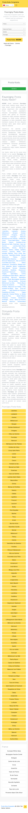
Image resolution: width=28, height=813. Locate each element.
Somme (17, 43)
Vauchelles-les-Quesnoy (9, 259)
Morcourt (14, 277)
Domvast (23, 281)
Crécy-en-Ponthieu (14, 666)
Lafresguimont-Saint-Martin (10, 275)
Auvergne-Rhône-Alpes (14, 751)
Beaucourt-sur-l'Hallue (14, 286)
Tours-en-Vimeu (14, 682)
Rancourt (23, 236)
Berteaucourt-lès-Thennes (9, 238)
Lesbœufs (15, 231)
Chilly (24, 286)
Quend (4, 281)
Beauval (4, 301)
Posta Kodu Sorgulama (10, 2)
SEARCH (14, 89)
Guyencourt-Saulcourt (8, 272)
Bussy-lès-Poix (6, 296)
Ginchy (14, 248)
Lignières (23, 249)
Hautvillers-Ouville (14, 255)
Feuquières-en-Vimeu (8, 292)
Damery (11, 249)
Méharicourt (5, 233)
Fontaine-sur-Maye (7, 288)
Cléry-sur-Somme (14, 434)
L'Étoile (9, 279)
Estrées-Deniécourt (14, 427)
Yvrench (13, 298)
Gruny (11, 299)
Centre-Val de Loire (14, 761)
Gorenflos (23, 279)
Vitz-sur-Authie (13, 281)
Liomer (24, 240)
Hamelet (23, 272)
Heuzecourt (22, 270)
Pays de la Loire (14, 789)
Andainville (5, 294)
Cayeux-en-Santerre (8, 285)
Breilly (18, 251)
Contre (24, 273)
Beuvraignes (15, 279)
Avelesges (5, 299)
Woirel (14, 266)
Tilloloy (15, 257)
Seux (16, 288)
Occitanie (14, 785)
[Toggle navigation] (16, 5)
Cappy (24, 292)
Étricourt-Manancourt (8, 261)
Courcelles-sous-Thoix (8, 262)
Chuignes (14, 235)
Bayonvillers (5, 248)
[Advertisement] (14, 63)
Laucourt (12, 251)
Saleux (24, 262)
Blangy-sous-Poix (14, 570)
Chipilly (17, 249)
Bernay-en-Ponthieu (14, 487)
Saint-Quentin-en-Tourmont (17, 290)
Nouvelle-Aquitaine (14, 782)
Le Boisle (23, 294)
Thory (15, 253)
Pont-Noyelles (14, 510)
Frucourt (4, 251)
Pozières (23, 259)
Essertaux (16, 244)
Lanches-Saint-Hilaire (19, 246)
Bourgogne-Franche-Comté (14, 754)
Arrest (20, 253)
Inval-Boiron (13, 264)
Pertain (4, 279)
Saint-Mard (14, 273)
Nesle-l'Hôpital (21, 296)
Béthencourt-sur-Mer (8, 283)
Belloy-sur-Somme (20, 299)
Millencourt (5, 257)
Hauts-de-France (9, 43)
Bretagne (14, 758)
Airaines (23, 231)
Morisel (23, 255)
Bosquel (15, 233)
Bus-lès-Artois (14, 523)
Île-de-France (14, 775)
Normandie (14, 778)
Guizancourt (22, 298)
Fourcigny (8, 45)
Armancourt (5, 264)
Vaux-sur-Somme (14, 473)
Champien (5, 298)
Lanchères (5, 270)
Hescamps (22, 268)
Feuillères (13, 270)
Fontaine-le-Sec (21, 242)
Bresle (4, 242)
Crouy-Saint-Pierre (13, 240)
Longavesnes (22, 266)
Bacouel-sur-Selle (7, 244)
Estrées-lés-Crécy (14, 447)
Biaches (10, 253)
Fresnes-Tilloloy (14, 294)
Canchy (23, 257)
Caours (11, 242)
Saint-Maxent (6, 268)
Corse (14, 765)
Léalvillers (5, 231)
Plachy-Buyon (22, 283)
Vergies (4, 273)
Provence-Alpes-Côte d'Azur (14, 792)
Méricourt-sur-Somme (14, 623)
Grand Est (14, 768)
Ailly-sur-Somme (21, 261)
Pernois (15, 268)
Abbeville (9, 266)
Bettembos (22, 277)
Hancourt (12, 301)
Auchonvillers (21, 301)
